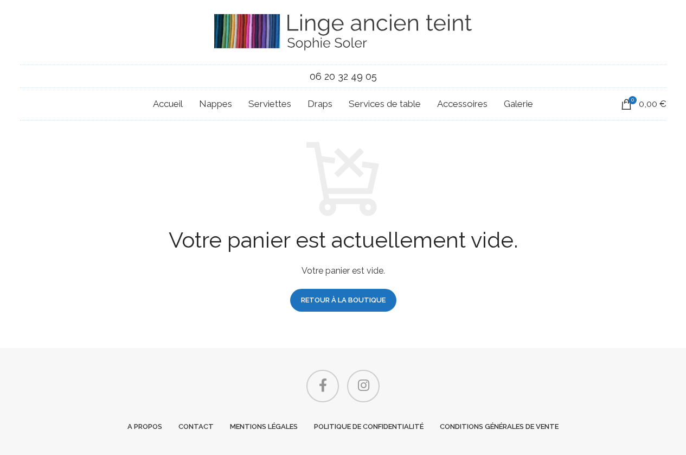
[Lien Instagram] (363, 386)
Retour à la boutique (343, 300)
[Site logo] (343, 32)
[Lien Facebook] (322, 386)
